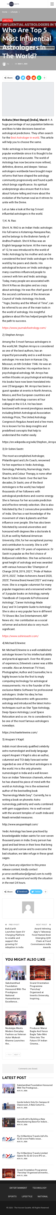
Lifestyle (7, 20)
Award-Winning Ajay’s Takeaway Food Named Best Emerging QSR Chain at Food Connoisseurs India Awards (41, 938)
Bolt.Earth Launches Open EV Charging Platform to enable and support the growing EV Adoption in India (15, 938)
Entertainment (18, 1188)
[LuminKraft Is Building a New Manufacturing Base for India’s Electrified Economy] (8, 1122)
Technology (39, 1188)
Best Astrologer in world (25, 137)
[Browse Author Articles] (28, 907)
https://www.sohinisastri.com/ (20, 636)
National (43, 1196)
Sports (12, 1196)
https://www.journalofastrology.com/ (24, 327)
